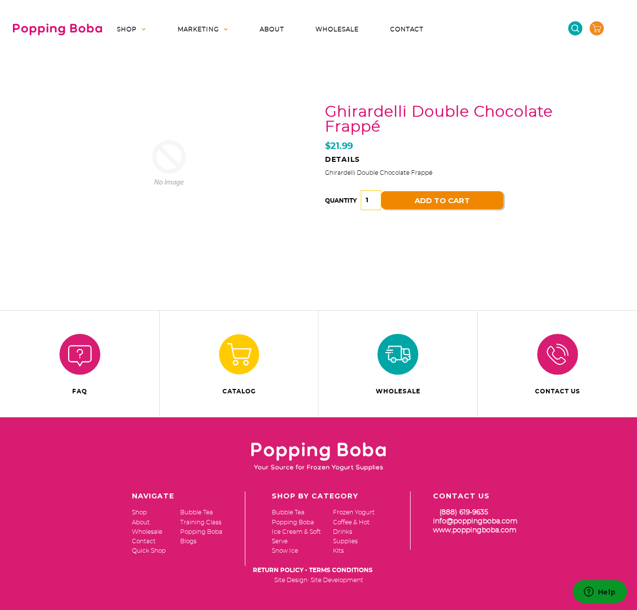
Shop (127, 29)
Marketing (198, 29)
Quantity (341, 201)
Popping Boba (293, 522)
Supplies (345, 541)
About (272, 29)
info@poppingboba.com (475, 521)
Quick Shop (149, 551)
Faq (79, 391)
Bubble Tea (288, 512)
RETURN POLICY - (280, 570)
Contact (407, 29)
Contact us (557, 391)
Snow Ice (285, 551)
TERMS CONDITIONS (341, 570)
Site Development (337, 580)
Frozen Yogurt (354, 512)
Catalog (239, 391)
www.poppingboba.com (475, 530)
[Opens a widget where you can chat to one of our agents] (599, 592)
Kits (338, 551)
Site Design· (291, 580)
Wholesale (337, 29)
